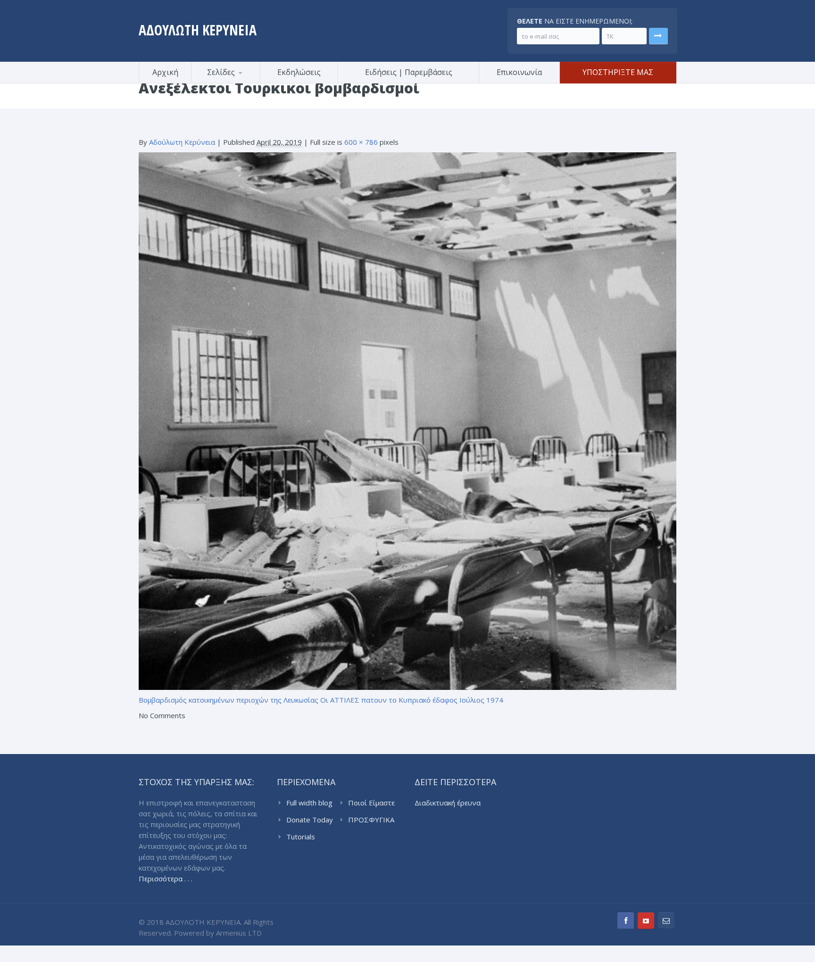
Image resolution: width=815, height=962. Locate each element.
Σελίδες (221, 72)
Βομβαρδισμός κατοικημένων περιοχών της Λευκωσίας (228, 700)
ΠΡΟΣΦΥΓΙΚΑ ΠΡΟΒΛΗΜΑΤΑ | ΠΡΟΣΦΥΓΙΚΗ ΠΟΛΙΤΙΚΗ (373, 820)
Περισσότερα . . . (165, 878)
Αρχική (165, 72)
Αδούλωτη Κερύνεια (182, 142)
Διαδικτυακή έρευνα (448, 802)
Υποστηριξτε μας (617, 72)
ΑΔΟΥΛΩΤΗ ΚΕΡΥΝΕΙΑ (198, 30)
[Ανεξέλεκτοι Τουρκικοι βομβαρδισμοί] (407, 420)
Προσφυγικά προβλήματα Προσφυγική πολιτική (237, 82)
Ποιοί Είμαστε (371, 802)
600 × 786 (361, 142)
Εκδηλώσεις (299, 72)
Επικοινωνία (519, 72)
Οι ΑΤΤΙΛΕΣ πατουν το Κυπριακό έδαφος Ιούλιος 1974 (411, 700)
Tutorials (300, 836)
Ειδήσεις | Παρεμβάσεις (408, 72)
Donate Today (309, 819)
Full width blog (309, 802)
